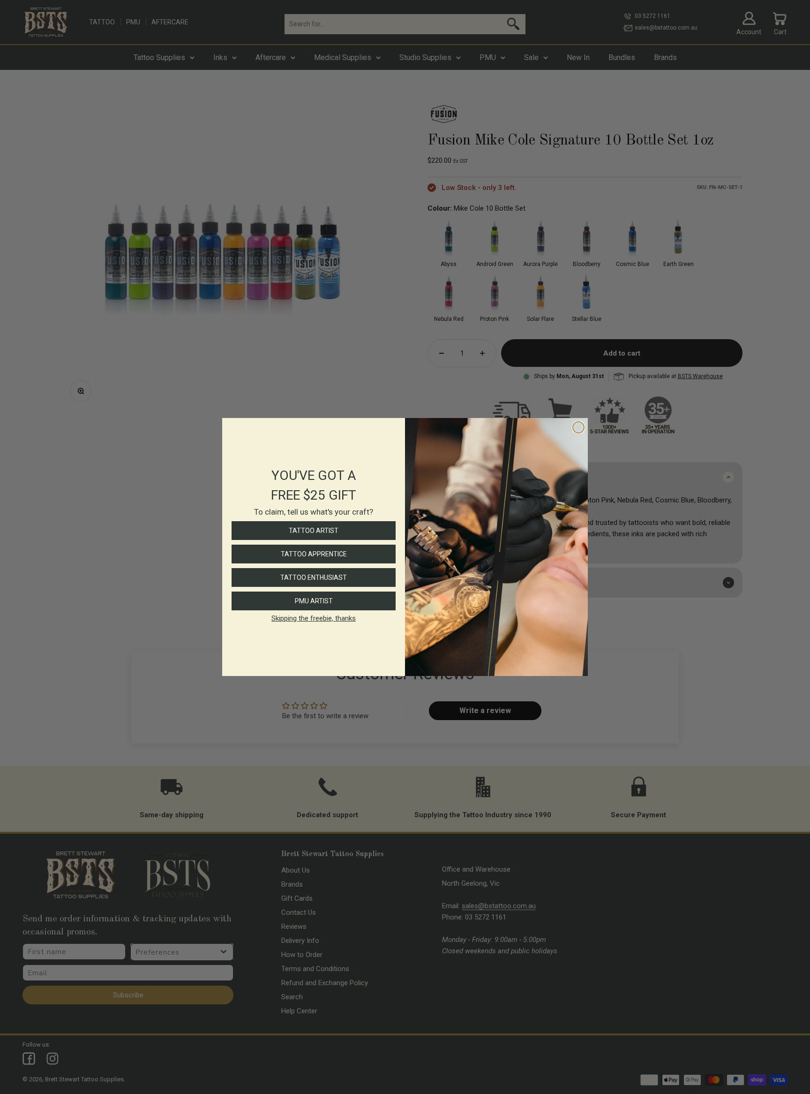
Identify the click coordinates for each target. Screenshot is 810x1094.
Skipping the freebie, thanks (313, 618)
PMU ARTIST (314, 601)
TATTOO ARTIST (313, 530)
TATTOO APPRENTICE (314, 554)
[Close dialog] (578, 427)
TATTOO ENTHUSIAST (313, 577)
